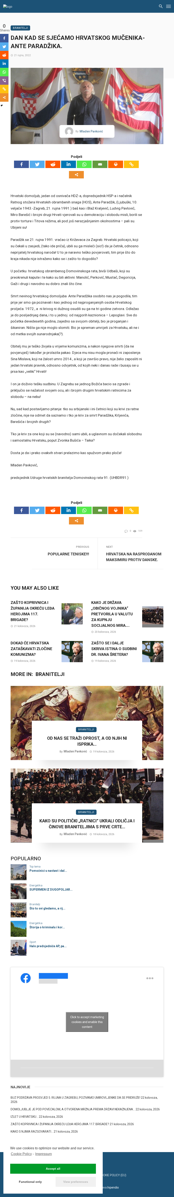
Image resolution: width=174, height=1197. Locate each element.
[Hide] (1, 105)
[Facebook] (21, 164)
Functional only (30, 1181)
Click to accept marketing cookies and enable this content (87, 1022)
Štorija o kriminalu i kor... (47, 927)
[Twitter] (37, 164)
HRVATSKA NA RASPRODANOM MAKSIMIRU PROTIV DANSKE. (133, 557)
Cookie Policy (21, 1154)
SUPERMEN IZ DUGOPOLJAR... (51, 889)
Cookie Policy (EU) (112, 1175)
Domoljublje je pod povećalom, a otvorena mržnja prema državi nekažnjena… (73, 1109)
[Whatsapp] (84, 164)
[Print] (115, 164)
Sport (32, 942)
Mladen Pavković (91, 131)
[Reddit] (52, 164)
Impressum (43, 1154)
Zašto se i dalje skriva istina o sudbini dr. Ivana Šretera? (114, 649)
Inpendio (113, 1187)
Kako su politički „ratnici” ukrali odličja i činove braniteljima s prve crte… (87, 823)
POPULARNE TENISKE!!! (68, 554)
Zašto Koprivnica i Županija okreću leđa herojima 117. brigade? (33, 611)
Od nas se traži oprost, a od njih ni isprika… (87, 741)
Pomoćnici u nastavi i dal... (48, 870)
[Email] (100, 164)
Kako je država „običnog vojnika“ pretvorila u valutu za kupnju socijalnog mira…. (112, 614)
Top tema (35, 866)
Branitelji (20, 27)
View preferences (75, 1181)
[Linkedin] (68, 164)
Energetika (35, 885)
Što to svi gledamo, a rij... (47, 908)
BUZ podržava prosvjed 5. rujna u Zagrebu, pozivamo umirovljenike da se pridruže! (75, 1097)
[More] (76, 174)
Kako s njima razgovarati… (32, 1131)
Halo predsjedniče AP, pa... (48, 946)
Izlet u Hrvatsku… (24, 1116)
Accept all (53, 1168)
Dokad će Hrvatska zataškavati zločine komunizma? (31, 649)
